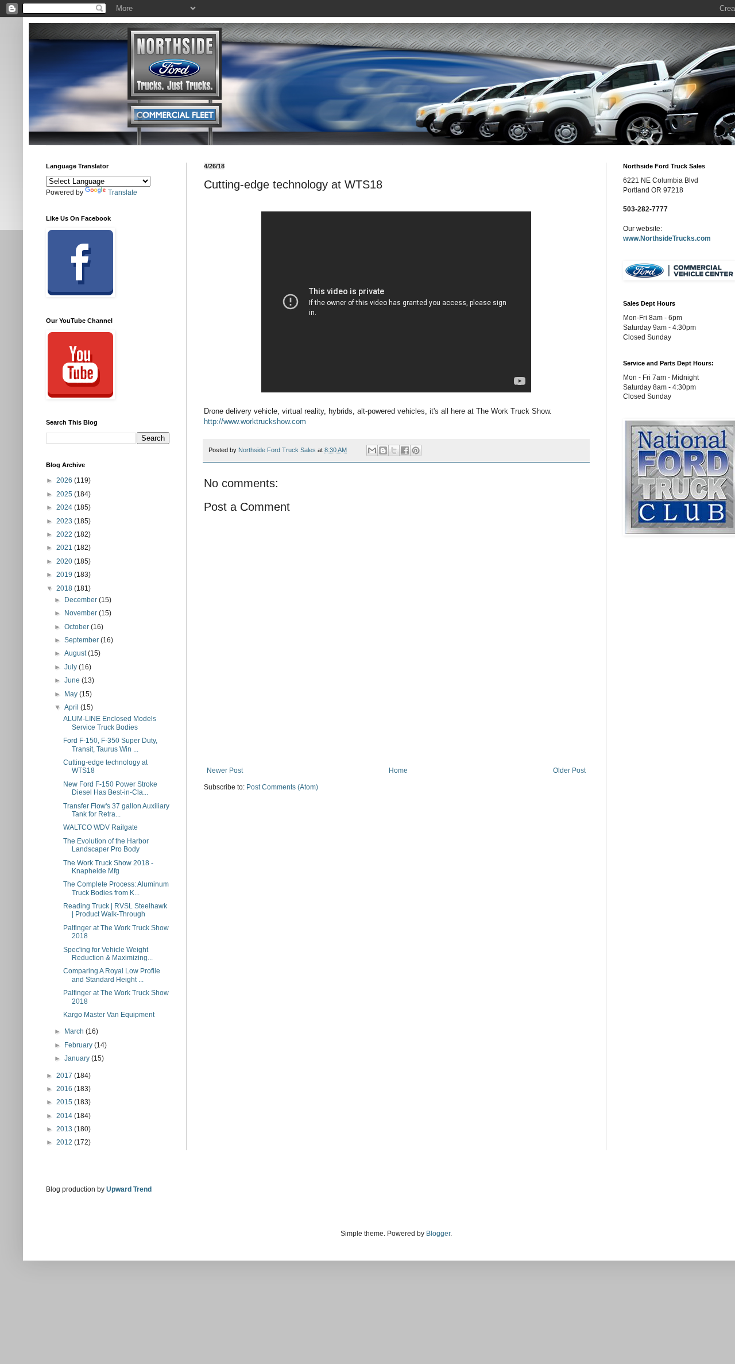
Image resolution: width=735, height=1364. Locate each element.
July (71, 667)
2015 (65, 1102)
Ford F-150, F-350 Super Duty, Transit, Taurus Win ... (110, 745)
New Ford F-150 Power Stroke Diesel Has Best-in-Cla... (110, 788)
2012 (65, 1142)
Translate (122, 192)
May (71, 694)
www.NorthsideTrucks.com (667, 238)
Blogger (438, 1234)
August (76, 653)
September (82, 640)
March (75, 1031)
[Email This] (372, 450)
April (72, 707)
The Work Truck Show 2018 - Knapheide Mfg (108, 867)
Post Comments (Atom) (282, 787)
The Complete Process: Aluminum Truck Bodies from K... (116, 888)
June (73, 680)
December (81, 600)
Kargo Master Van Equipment (108, 1015)
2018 (65, 588)
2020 (65, 561)
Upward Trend (129, 1189)
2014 (65, 1116)
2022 (65, 534)
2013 (65, 1129)
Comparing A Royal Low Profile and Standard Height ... (111, 975)
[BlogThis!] (383, 450)
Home (398, 770)
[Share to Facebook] (405, 450)
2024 (65, 507)
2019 (65, 575)
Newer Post (225, 770)
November (81, 613)
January (77, 1058)
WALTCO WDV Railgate (100, 827)
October (77, 627)
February (79, 1045)
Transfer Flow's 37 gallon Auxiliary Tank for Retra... (116, 810)
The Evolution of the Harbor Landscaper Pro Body (106, 845)
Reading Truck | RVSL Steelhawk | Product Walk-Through (115, 910)
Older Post (569, 770)
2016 (65, 1089)
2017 (65, 1076)
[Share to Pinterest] (415, 450)
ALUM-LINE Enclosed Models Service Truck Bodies (109, 723)
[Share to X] (394, 450)
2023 (65, 521)
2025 (65, 494)
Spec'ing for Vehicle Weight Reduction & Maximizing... (108, 954)
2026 (65, 480)
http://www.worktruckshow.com (255, 421)
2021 (65, 548)
